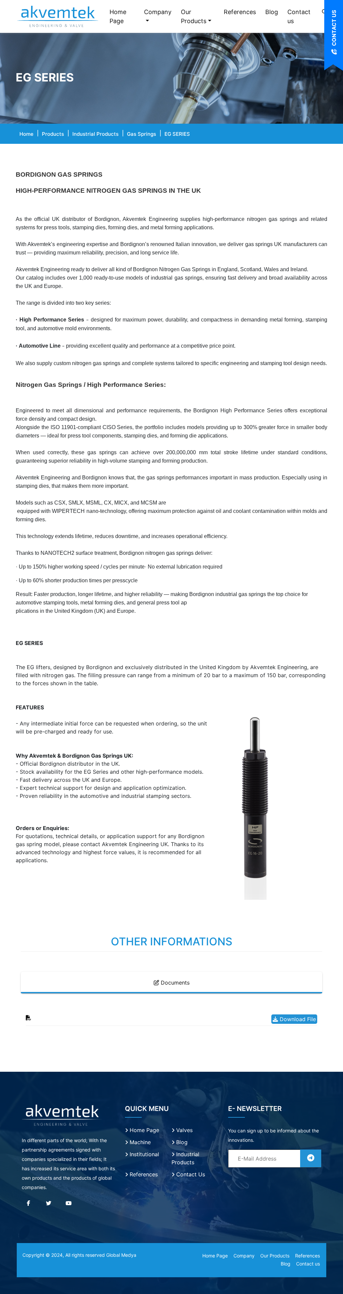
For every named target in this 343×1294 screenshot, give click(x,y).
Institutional (143, 1154)
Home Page (118, 16)
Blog (271, 11)
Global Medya (121, 1255)
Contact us (299, 16)
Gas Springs (141, 134)
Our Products (193, 16)
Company (158, 11)
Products (53, 134)
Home (26, 134)
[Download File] (28, 1017)
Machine (139, 1142)
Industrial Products (95, 134)
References (240, 11)
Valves (184, 1130)
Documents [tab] (174, 982)
